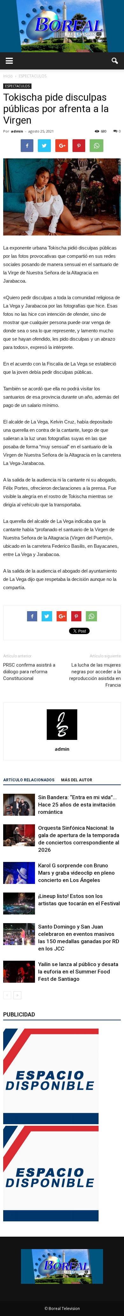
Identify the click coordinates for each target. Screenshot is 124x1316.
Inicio (8, 76)
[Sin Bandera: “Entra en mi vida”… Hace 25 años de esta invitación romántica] (19, 805)
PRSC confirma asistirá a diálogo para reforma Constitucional (29, 671)
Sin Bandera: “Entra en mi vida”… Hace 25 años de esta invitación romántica (77, 804)
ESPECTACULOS (17, 86)
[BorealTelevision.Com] (62, 26)
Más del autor (76, 780)
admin (17, 131)
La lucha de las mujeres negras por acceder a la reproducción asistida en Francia (95, 675)
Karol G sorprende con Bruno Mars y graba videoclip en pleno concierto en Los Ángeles (76, 872)
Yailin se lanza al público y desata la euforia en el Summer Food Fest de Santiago (78, 971)
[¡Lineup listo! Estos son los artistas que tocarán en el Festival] (19, 904)
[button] (115, 60)
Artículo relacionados (28, 780)
